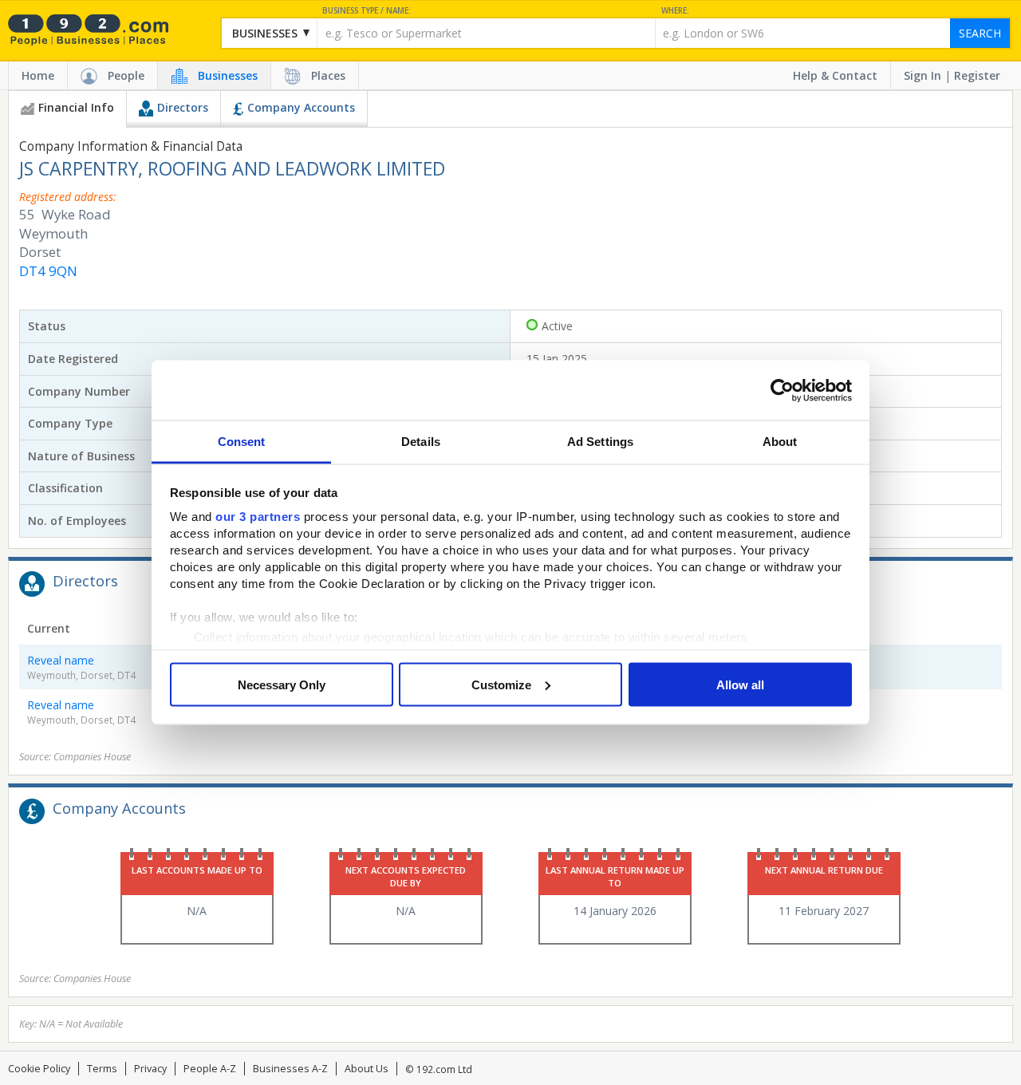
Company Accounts (301, 107)
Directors (182, 107)
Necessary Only (281, 684)
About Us (366, 1068)
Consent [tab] (242, 441)
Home (38, 75)
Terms (102, 1068)
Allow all (740, 684)
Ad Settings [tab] (600, 441)
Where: (675, 11)
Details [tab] (420, 441)
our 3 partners (257, 516)
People (126, 75)
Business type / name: (366, 11)
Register (977, 75)
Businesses (228, 75)
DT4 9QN (48, 271)
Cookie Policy (39, 1068)
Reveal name (60, 660)
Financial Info (76, 107)
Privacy (150, 1068)
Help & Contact (835, 75)
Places (328, 75)
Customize (501, 684)
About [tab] (780, 441)
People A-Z (209, 1068)
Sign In (922, 75)
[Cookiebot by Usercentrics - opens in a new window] (782, 390)
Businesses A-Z (290, 1068)
